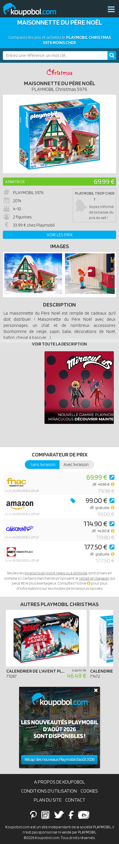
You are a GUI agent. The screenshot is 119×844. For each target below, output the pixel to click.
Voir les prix (59, 234)
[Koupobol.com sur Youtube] (84, 815)
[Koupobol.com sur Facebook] (71, 815)
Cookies (89, 791)
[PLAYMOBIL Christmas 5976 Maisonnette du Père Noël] (33, 292)
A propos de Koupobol (59, 782)
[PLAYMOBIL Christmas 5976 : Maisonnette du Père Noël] (59, 134)
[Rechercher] (111, 55)
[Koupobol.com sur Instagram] (45, 815)
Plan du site (48, 800)
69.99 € (104, 181)
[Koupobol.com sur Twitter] (59, 815)
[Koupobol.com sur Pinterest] (33, 815)
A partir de (15, 181)
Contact (75, 800)
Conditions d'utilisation (49, 791)
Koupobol (33, 9)
